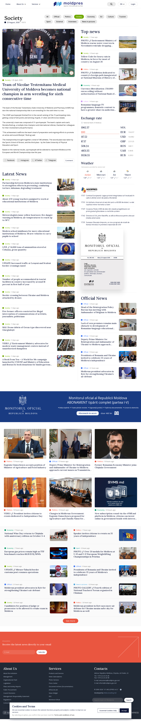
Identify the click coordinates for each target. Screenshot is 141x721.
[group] (108, 42)
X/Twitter (38, 160)
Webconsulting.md (110, 693)
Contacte (6, 703)
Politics (68, 17)
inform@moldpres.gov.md (107, 683)
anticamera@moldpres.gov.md (109, 680)
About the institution (10, 673)
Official (56, 17)
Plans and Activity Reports (12, 686)
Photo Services (54, 680)
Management (7, 677)
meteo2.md (101, 167)
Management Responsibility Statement (16, 696)
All (47, 17)
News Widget (53, 693)
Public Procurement (10, 690)
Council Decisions (9, 693)
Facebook (10, 160)
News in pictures (88, 21)
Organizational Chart (10, 680)
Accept (124, 710)
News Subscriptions (55, 677)
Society (13, 18)
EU (101, 17)
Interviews (72, 21)
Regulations (7, 700)
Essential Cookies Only (108, 710)
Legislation (7, 683)
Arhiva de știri (53, 690)
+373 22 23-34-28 (103, 676)
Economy (91, 17)
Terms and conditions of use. (64, 715)
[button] (133, 49)
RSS (50, 696)
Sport (48, 21)
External (59, 21)
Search (129, 700)
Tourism (122, 17)
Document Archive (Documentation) (61, 686)
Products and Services (56, 673)
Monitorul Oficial (54, 700)
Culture (111, 17)
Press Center (53, 683)
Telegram (52, 160)
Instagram (25, 160)
